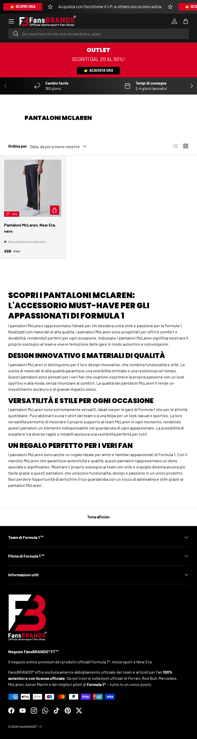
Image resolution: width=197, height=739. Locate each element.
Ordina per (17, 145)
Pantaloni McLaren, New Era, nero (30, 227)
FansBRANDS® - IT (30, 726)
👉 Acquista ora (98, 70)
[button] (185, 21)
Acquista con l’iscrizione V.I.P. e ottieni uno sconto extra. (110, 6)
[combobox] (98, 33)
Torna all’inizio (98, 517)
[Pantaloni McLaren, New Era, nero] (32, 188)
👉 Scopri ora (22, 6)
